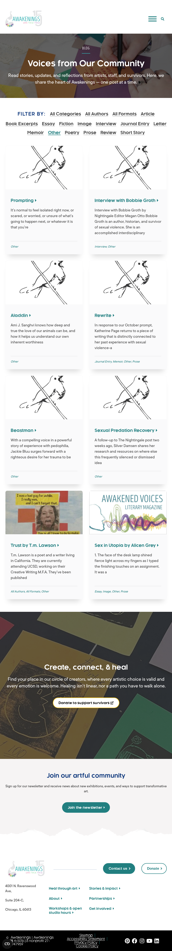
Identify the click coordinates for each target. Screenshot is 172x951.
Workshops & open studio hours (65, 910)
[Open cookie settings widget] (7, 944)
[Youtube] (149, 940)
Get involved (100, 908)
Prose (89, 133)
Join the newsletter (85, 807)
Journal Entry (134, 124)
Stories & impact (103, 888)
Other (54, 133)
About (54, 898)
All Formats (124, 114)
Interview (106, 124)
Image (85, 124)
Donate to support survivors (84, 703)
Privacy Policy (85, 942)
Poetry (72, 133)
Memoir (35, 133)
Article (148, 114)
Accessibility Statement (86, 939)
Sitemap (86, 935)
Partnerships (100, 898)
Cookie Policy (87, 946)
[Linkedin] (156, 940)
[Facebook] (134, 940)
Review (108, 133)
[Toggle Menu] (152, 19)
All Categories (65, 114)
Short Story (132, 133)
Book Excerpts (22, 124)
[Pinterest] (127, 940)
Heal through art (63, 888)
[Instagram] (142, 940)
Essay (48, 124)
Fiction (66, 124)
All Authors (96, 114)
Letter (160, 124)
